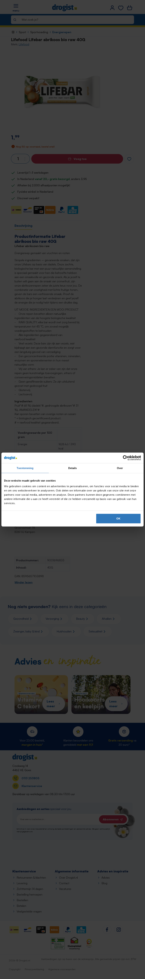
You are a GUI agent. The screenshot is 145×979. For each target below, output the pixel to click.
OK (118, 518)
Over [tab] (120, 468)
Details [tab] (72, 468)
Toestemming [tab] (25, 468)
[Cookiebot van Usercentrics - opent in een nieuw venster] (125, 458)
